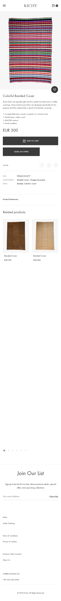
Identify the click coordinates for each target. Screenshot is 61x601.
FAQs (5, 517)
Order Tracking (8, 523)
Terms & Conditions (10, 536)
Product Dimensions (10, 199)
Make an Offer (21, 151)
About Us (6, 560)
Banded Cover (10, 255)
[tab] (30, 200)
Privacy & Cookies (10, 541)
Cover (34, 183)
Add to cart (33, 141)
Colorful (27, 183)
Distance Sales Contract (12, 554)
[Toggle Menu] (4, 5)
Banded (20, 183)
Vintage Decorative (37, 180)
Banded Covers (23, 180)
